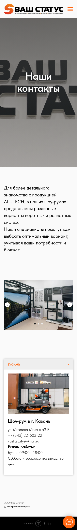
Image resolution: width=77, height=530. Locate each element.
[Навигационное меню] (70, 9)
